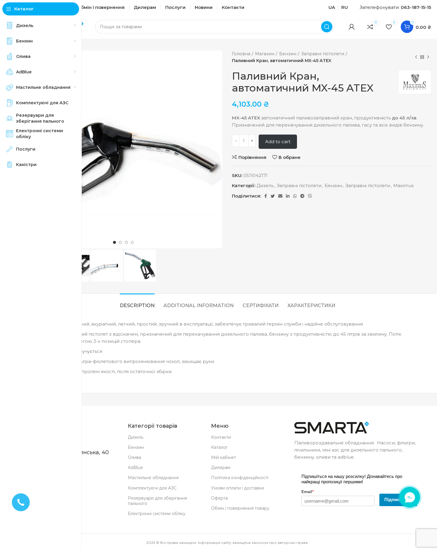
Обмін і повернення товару (240, 508)
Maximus (403, 185)
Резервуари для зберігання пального (157, 500)
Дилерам (220, 467)
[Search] (326, 26)
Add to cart (277, 141)
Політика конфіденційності (239, 477)
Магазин (264, 53)
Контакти (221, 437)
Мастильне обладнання (153, 477)
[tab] (137, 302)
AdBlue (135, 467)
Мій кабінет (223, 457)
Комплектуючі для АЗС (152, 488)
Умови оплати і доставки (237, 488)
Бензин (287, 53)
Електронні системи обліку (157, 513)
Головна (241, 53)
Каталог (219, 447)
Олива (134, 457)
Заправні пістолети (322, 53)
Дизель (265, 185)
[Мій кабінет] (351, 27)
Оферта (219, 498)
